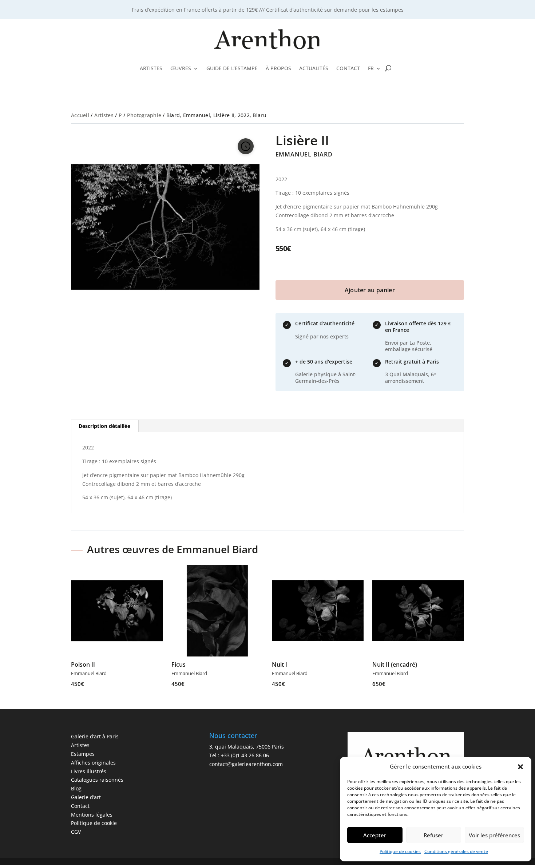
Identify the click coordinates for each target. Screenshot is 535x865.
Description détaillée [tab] (104, 425)
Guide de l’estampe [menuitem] (232, 68)
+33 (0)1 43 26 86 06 (245, 755)
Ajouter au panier (370, 290)
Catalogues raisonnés (97, 779)
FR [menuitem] (371, 68)
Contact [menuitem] (348, 68)
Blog (76, 788)
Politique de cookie (94, 823)
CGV (76, 831)
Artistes (104, 115)
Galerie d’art (86, 797)
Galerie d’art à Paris (95, 736)
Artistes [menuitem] (151, 68)
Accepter (374, 835)
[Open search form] (388, 68)
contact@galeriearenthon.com (246, 764)
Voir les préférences (494, 835)
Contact (80, 805)
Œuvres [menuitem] (180, 68)
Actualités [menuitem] (313, 68)
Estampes (83, 753)
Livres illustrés (88, 771)
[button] (520, 766)
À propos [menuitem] (278, 68)
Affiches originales (93, 762)
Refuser (433, 835)
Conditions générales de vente (456, 851)
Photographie (144, 115)
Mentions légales (91, 814)
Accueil (80, 115)
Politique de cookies (400, 851)
